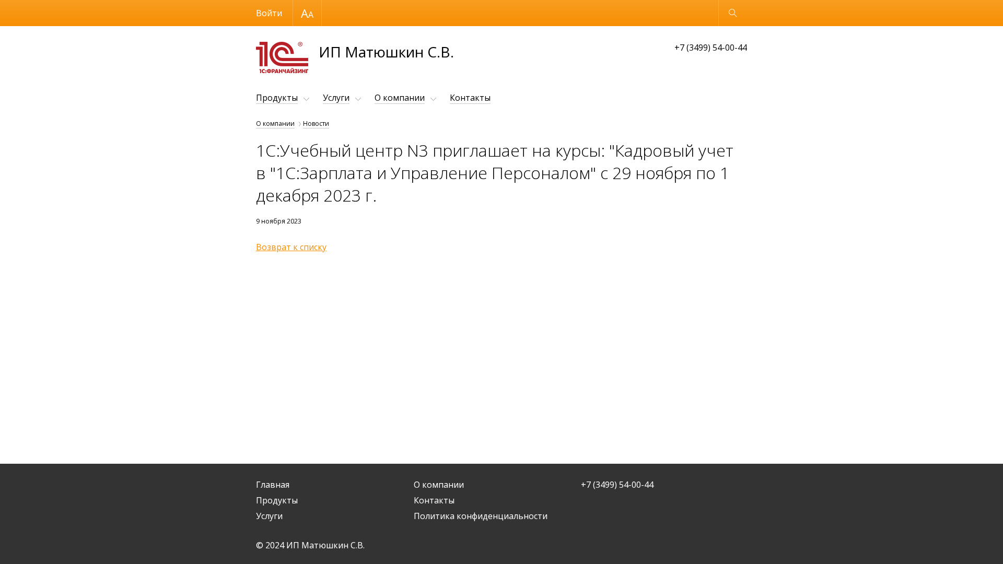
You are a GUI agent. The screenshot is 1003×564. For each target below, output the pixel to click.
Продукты (277, 97)
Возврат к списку (291, 247)
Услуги (336, 97)
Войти (269, 13)
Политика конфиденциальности (480, 516)
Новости (316, 123)
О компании (400, 97)
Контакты (470, 97)
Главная (272, 484)
